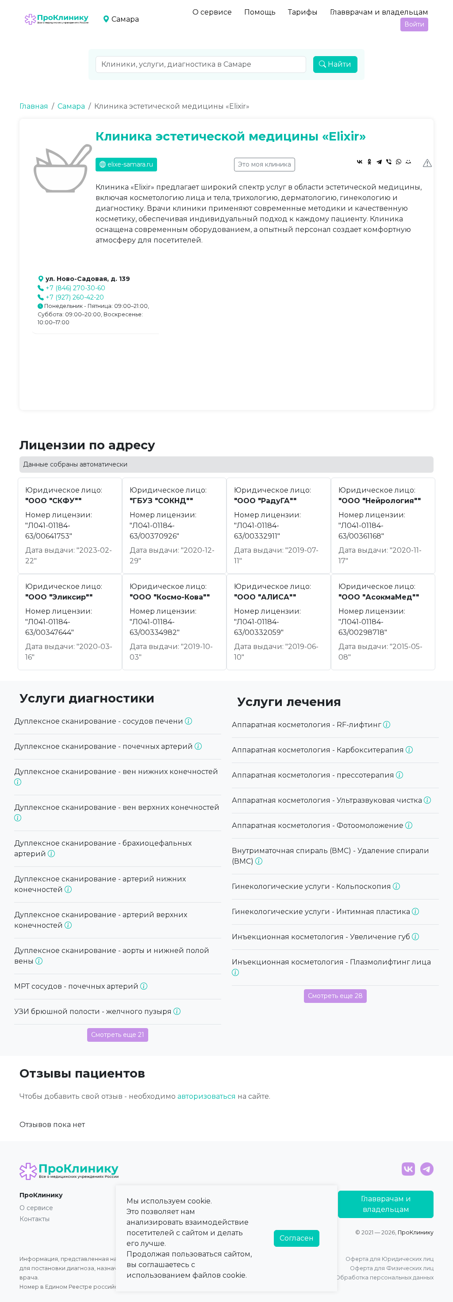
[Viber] (389, 162)
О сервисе (212, 12)
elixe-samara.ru (129, 164)
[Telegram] (379, 162)
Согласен (297, 1238)
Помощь (260, 12)
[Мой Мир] (408, 162)
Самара (71, 106)
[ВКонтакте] (360, 162)
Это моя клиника (264, 164)
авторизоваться (206, 1096)
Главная (33, 106)
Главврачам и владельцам (379, 12)
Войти (414, 24)
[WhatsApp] (399, 162)
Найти (338, 64)
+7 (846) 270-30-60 (75, 288)
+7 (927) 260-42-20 (75, 297)
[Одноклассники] (369, 162)
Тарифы (303, 12)
